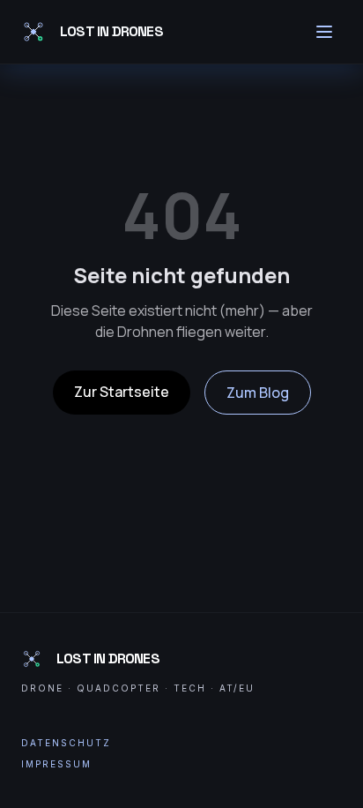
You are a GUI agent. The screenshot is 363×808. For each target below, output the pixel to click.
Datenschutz (66, 742)
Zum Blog (257, 392)
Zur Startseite (121, 391)
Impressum (56, 764)
